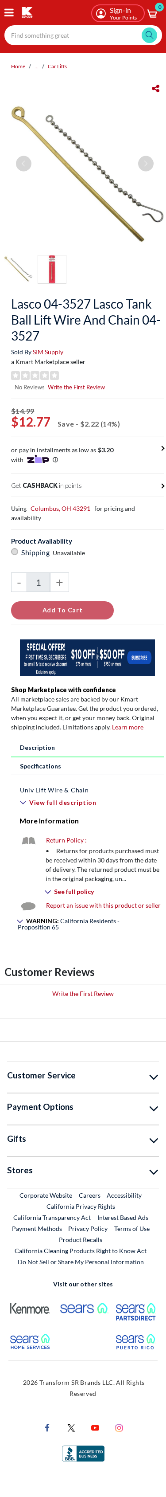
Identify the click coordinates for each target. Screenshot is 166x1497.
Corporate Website (46, 1195)
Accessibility (124, 1195)
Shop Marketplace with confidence (63, 690)
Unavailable (70, 552)
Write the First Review (76, 387)
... (37, 66)
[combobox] (83, 35)
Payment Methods (37, 1228)
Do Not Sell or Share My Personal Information (81, 1262)
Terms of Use (132, 1228)
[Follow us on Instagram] (119, 1426)
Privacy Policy (88, 1228)
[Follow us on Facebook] (47, 1426)
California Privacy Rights (80, 1206)
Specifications (40, 766)
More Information (49, 820)
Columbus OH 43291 (60, 508)
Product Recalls (81, 1239)
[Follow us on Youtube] (95, 1426)
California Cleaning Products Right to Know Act (81, 1250)
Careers (90, 1195)
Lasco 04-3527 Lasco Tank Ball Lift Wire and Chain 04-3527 (86, 319)
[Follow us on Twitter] (71, 1426)
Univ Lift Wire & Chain (54, 790)
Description (37, 747)
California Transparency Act (52, 1217)
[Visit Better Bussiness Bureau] (83, 1452)
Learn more (127, 727)
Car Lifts (57, 66)
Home (18, 66)
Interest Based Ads (122, 1217)
